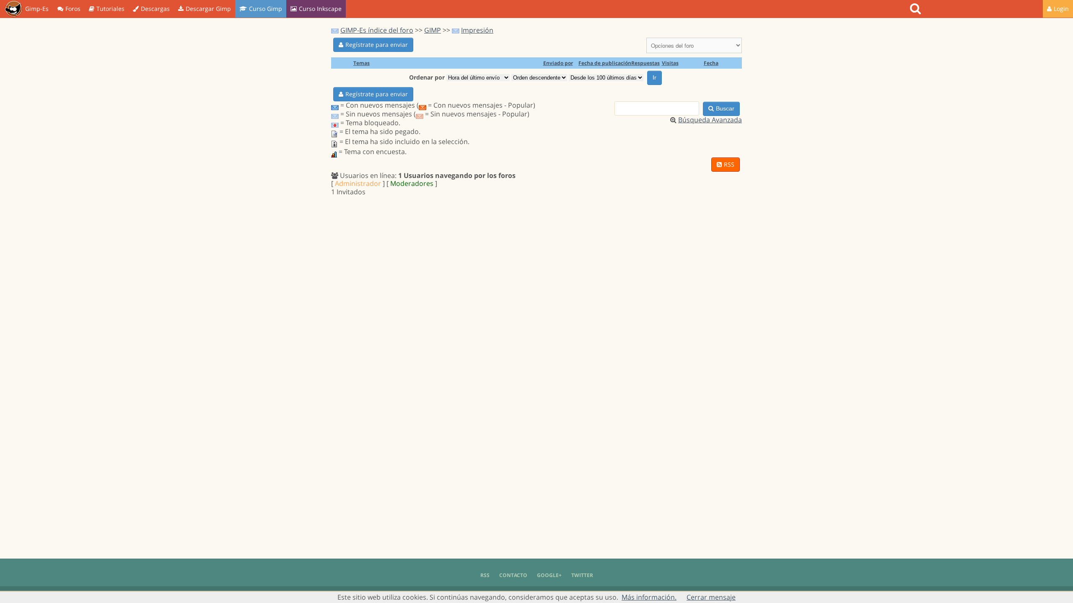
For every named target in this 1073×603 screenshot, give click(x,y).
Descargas (155, 9)
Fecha (711, 63)
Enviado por (558, 63)
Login (1061, 9)
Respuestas (645, 63)
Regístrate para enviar (376, 45)
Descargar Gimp (208, 9)
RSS (729, 164)
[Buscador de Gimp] (916, 9)
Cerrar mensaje (711, 597)
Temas (361, 63)
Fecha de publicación (604, 63)
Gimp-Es (37, 9)
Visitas (670, 63)
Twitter (582, 575)
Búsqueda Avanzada (710, 119)
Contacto (513, 575)
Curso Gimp (265, 9)
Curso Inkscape (320, 9)
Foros (72, 9)
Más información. (649, 597)
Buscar (725, 108)
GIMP (432, 30)
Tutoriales (110, 9)
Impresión (477, 30)
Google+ (549, 575)
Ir (654, 77)
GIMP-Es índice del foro (376, 30)
